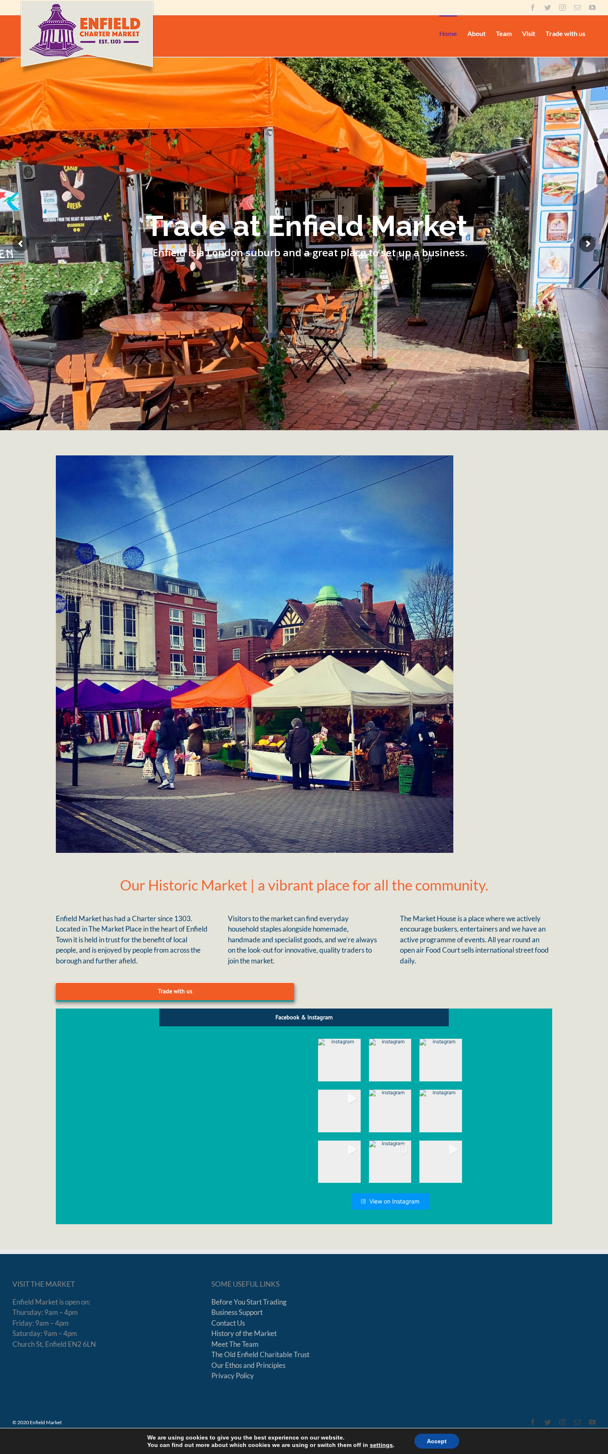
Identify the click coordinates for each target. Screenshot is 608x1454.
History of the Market (244, 1333)
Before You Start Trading (249, 1302)
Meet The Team (235, 1344)
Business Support (237, 1312)
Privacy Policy (232, 1375)
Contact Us (228, 1323)
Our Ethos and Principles (248, 1365)
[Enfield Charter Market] (254, 654)
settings (381, 1445)
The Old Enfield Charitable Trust (260, 1354)
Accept (437, 1441)
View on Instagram (394, 1201)
